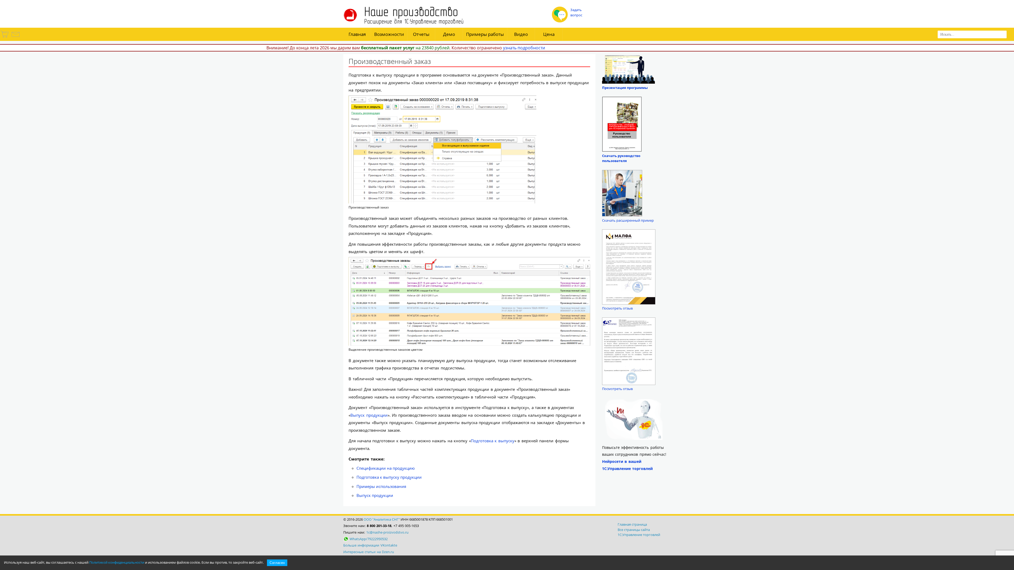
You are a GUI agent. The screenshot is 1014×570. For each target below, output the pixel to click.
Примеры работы (485, 34)
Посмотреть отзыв (617, 308)
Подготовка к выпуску (492, 440)
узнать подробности (524, 48)
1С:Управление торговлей (639, 534)
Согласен (277, 563)
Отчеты (421, 34)
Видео (521, 34)
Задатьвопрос (576, 12)
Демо (449, 34)
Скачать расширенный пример (628, 220)
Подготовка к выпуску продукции (389, 477)
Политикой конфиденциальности (116, 562)
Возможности (389, 34)
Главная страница (632, 524)
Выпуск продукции (369, 415)
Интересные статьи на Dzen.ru (368, 551)
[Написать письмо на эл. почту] (15, 37)
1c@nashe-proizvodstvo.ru (387, 532)
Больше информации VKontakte (370, 545)
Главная (357, 34)
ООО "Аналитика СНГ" (382, 519)
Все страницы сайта (634, 529)
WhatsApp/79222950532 (369, 538)
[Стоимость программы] (5, 37)
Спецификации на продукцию (385, 468)
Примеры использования (381, 486)
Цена (549, 34)
